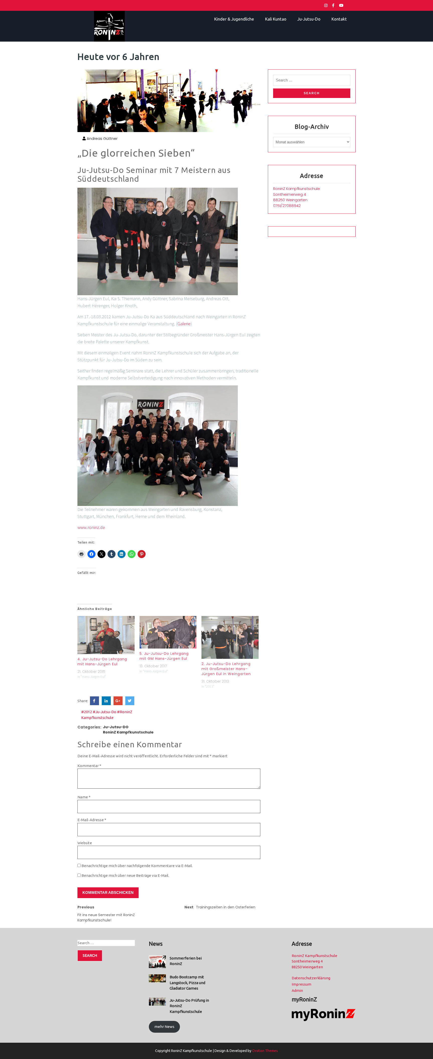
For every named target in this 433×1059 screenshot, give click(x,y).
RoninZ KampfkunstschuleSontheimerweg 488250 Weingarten (296, 194)
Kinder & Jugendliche (234, 19)
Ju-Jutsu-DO (116, 726)
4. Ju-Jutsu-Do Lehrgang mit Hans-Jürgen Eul (102, 662)
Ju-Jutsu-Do (308, 19)
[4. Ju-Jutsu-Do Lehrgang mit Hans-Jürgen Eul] (106, 635)
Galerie (183, 324)
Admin (297, 990)
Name (83, 797)
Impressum (301, 984)
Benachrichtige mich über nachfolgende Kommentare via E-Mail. (137, 866)
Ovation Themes (264, 1051)
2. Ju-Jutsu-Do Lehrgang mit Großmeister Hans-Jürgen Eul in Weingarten (226, 668)
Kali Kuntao (275, 19)
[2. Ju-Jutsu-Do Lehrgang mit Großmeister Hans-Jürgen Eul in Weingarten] (230, 637)
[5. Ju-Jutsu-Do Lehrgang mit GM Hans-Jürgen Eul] (168, 632)
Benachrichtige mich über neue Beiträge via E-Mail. (125, 875)
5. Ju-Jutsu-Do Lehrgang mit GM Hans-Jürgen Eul (164, 656)
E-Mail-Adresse (91, 820)
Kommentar (89, 766)
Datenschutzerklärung (311, 978)
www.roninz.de (91, 527)
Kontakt (339, 19)
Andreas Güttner (102, 138)
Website (84, 843)
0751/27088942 (287, 205)
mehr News (164, 1026)
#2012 (86, 712)
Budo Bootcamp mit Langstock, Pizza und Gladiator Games (187, 982)
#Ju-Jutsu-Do (104, 712)
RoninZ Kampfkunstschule (128, 732)
